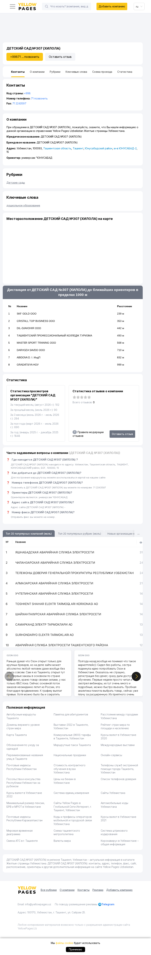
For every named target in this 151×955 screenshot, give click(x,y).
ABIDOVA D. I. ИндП (28, 357)
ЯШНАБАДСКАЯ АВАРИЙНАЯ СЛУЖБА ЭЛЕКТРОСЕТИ (54, 552)
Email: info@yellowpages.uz (34, 904)
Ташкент (78, 148)
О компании (67, 889)
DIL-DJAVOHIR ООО (29, 328)
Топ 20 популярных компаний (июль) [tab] (29, 533)
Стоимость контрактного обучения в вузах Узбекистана (69, 769)
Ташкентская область (57, 148)
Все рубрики (49, 889)
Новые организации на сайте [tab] (125, 533)
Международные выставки (118, 745)
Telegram (108, 904)
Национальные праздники (70, 755)
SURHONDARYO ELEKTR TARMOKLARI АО (44, 635)
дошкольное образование (23, 205)
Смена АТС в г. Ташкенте (22, 840)
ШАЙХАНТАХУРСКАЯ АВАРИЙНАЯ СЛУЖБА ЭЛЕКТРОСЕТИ (58, 614)
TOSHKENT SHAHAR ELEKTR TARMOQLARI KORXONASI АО (56, 604)
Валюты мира (62, 840)
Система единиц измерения (71, 792)
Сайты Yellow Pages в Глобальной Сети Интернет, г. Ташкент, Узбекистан (73, 806)
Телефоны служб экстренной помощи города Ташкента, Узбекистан (119, 769)
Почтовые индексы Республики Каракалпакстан (24, 818)
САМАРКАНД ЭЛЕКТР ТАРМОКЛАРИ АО (44, 624)
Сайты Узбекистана (113, 792)
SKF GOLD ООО (26, 313)
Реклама (97, 889)
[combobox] (139, 6)
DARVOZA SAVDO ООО (31, 350)
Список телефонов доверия (118, 779)
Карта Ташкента (16, 734)
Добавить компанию (112, 6)
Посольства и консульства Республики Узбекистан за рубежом (23, 782)
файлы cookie (64, 943)
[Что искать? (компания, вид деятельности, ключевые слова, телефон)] (46, 6)
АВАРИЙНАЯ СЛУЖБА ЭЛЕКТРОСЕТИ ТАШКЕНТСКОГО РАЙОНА (61, 645)
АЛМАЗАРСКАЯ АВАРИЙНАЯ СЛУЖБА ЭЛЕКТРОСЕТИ (54, 583)
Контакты (84, 889)
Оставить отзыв (60, 57)
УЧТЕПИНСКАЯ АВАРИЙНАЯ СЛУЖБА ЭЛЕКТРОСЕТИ (54, 593)
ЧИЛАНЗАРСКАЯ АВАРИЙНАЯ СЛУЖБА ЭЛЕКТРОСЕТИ (55, 562)
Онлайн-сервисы (111, 755)
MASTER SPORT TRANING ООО (36, 342)
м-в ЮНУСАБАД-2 (125, 148)
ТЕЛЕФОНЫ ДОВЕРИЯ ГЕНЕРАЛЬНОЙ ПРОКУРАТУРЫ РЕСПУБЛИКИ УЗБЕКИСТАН (74, 573)
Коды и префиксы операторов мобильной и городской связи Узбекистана (73, 820)
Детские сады (15, 182)
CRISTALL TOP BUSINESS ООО (36, 320)
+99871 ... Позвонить (24, 57)
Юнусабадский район (98, 148)
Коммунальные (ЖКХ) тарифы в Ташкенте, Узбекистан (72, 736)
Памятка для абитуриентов (71, 714)
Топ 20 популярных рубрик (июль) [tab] (79, 533)
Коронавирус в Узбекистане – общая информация (120, 842)
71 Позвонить (39, 98)
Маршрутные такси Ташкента (72, 745)
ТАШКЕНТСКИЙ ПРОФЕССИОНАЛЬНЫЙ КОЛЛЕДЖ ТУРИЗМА (54, 335)
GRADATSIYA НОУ (28, 364)
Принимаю (75, 949)
